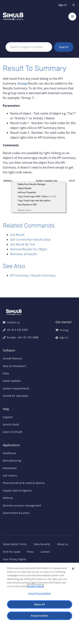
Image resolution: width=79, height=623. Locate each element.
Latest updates (12, 381)
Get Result (17, 235)
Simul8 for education (15, 396)
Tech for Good (11, 551)
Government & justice (16, 513)
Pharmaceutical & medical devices (24, 483)
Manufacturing (12, 460)
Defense (8, 498)
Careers (45, 551)
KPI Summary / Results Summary (32, 275)
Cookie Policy (35, 586)
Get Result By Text (22, 244)
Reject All (39, 604)
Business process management (22, 505)
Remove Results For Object (28, 249)
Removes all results (23, 254)
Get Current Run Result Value (30, 240)
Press (30, 551)
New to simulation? (14, 366)
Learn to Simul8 (12, 432)
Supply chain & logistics (17, 490)
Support (8, 417)
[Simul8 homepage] (13, 16)
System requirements (16, 388)
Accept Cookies (39, 615)
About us (62, 544)
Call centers (10, 475)
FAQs (6, 373)
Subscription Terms (15, 544)
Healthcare (9, 453)
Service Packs (11, 424)
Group (22, 83)
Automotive (10, 468)
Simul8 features (12, 358)
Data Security (42, 544)
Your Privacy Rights (14, 559)
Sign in (62, 5)
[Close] (73, 569)
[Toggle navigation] (72, 17)
